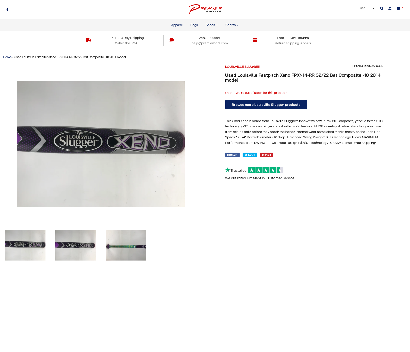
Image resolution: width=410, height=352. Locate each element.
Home (7, 57)
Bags (194, 25)
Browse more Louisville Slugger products (266, 104)
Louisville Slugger (242, 66)
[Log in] (387, 8)
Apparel (177, 25)
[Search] (382, 8)
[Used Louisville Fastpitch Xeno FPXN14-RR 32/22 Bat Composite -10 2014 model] (25, 245)
